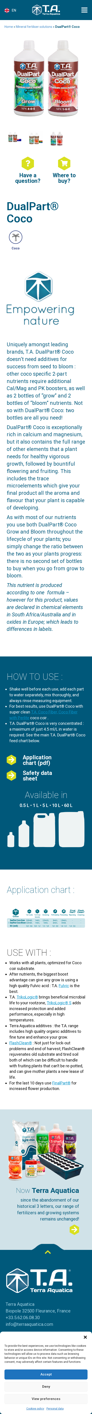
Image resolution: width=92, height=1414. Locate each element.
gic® (33, 997)
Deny (46, 1387)
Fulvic (64, 985)
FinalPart (59, 1083)
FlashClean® (20, 1043)
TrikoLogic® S (59, 1002)
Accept (46, 1374)
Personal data (55, 1408)
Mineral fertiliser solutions (34, 27)
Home (8, 27)
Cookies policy (35, 1408)
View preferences (46, 1399)
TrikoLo (23, 997)
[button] (85, 1337)
